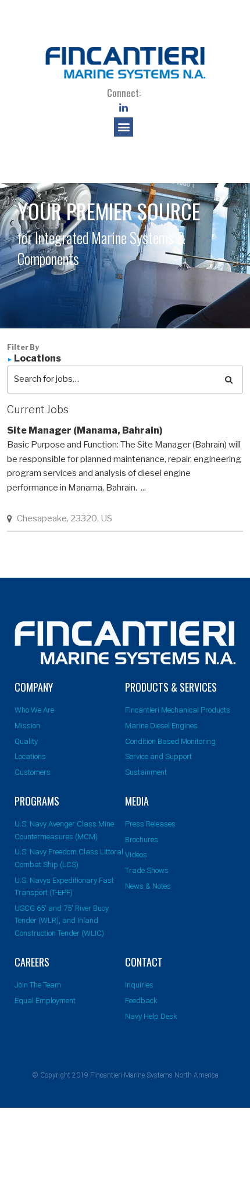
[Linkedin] (124, 107)
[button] (123, 127)
